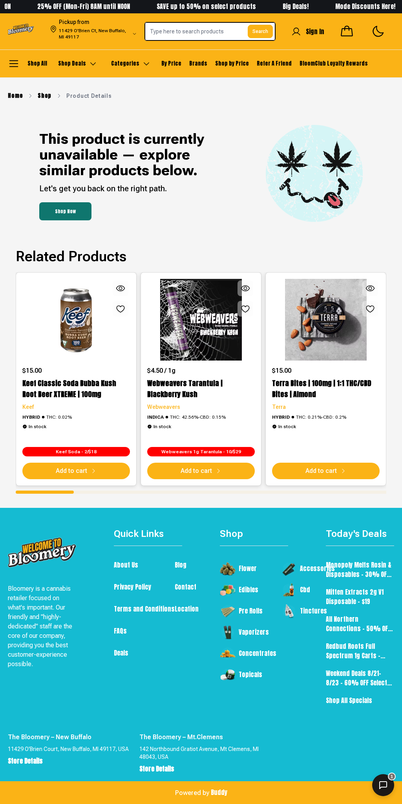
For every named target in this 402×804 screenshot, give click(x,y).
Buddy (219, 792)
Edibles (248, 589)
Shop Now (65, 211)
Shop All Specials (349, 700)
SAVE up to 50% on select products (197, 6)
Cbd (305, 589)
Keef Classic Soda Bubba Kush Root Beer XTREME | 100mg (69, 388)
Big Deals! (287, 6)
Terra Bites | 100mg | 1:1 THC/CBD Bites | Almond (321, 388)
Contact (185, 587)
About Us (126, 565)
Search (260, 31)
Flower (248, 568)
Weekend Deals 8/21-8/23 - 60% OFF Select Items (356, 677)
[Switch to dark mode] (377, 31)
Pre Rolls (251, 610)
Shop (44, 96)
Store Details (25, 761)
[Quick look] (120, 288)
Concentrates (257, 653)
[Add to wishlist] (120, 309)
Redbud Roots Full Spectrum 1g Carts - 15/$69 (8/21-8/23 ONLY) (358, 650)
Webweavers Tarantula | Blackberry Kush (185, 388)
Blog (180, 565)
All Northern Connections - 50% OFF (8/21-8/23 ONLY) (358, 623)
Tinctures (313, 610)
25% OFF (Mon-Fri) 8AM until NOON (74, 6)
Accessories (317, 568)
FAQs (120, 631)
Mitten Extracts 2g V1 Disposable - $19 (355, 596)
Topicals (250, 674)
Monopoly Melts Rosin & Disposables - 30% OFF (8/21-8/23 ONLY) (358, 569)
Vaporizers (254, 632)
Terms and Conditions (144, 609)
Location (187, 609)
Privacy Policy (132, 587)
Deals (121, 652)
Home (15, 96)
